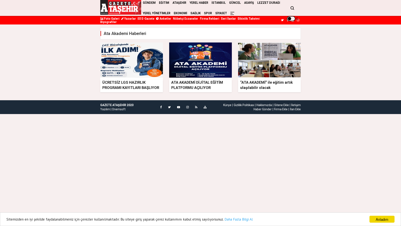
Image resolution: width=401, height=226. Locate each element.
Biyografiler (108, 22)
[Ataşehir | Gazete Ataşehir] (120, 7)
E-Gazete (147, 18)
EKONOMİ (180, 13)
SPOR (208, 13)
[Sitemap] (205, 107)
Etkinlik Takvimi (249, 18)
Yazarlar (130, 18)
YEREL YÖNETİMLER (156, 13)
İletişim (296, 105)
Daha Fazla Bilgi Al (239, 219)
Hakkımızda (264, 105)
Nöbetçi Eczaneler (185, 18)
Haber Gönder (263, 109)
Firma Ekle (281, 109)
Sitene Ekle (281, 105)
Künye (227, 105)
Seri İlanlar (228, 18)
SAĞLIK (195, 13)
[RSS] (196, 107)
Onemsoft (119, 109)
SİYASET (221, 13)
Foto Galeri (111, 18)
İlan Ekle (295, 109)
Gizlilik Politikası (244, 105)
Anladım (382, 219)
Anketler (165, 18)
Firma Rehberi (209, 18)
